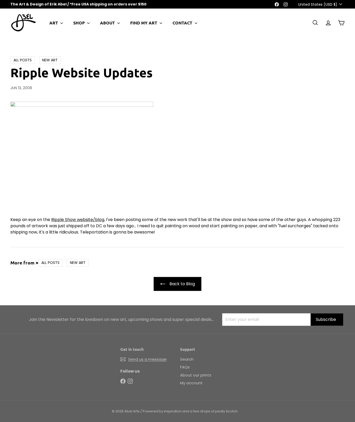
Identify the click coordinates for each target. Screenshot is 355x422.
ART (54, 22)
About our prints (195, 375)
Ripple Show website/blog (77, 220)
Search (187, 359)
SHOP (79, 22)
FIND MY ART (144, 22)
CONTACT (183, 22)
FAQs (185, 367)
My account (191, 383)
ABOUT (108, 22)
